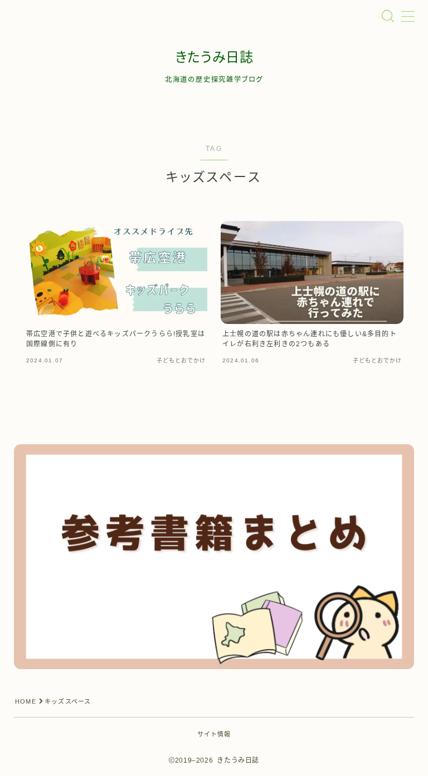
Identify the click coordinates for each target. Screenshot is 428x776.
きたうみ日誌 (214, 57)
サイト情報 (214, 734)
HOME (25, 701)
